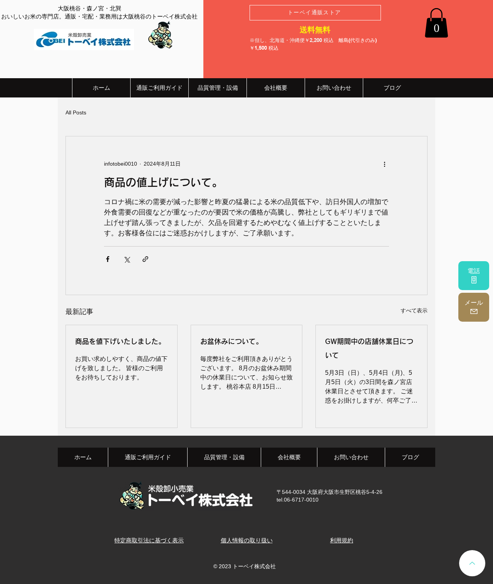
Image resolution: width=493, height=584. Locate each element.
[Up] (472, 563)
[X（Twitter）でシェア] (126, 259)
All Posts (75, 112)
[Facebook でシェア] (107, 259)
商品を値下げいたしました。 (120, 341)
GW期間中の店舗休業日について (369, 348)
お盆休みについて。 (231, 341)
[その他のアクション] (384, 164)
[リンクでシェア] (145, 259)
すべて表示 (414, 310)
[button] (436, 22)
